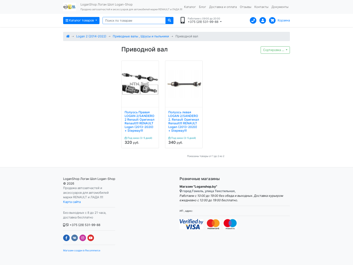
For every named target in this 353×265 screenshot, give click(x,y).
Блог (202, 7)
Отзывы (245, 7)
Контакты (261, 7)
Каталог (190, 7)
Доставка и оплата (223, 7)
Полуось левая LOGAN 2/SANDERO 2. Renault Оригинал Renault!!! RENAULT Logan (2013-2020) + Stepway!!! (183, 121)
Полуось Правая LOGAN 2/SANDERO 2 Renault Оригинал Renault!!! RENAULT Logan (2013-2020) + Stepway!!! (139, 121)
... (274, 50)
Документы (279, 7)
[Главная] (68, 36)
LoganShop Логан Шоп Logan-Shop (89, 179)
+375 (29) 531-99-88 (84, 225)
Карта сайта (72, 202)
